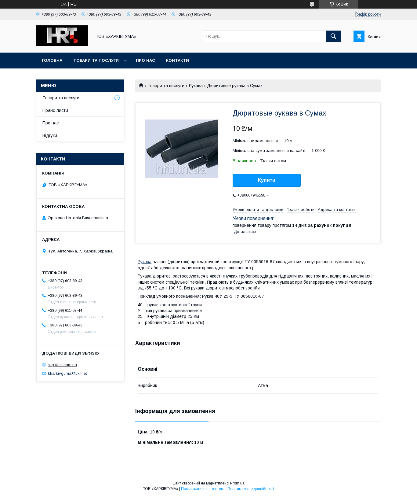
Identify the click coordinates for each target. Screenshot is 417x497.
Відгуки (49, 135)
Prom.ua (237, 483)
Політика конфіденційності (250, 489)
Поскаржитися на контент (203, 489)
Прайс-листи (55, 110)
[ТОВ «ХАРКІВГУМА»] (62, 44)
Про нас (145, 60)
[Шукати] (333, 36)
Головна (52, 60)
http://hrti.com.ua (62, 364)
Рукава (196, 85)
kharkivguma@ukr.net (67, 373)
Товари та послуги (96, 60)
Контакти (177, 60)
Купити (266, 180)
